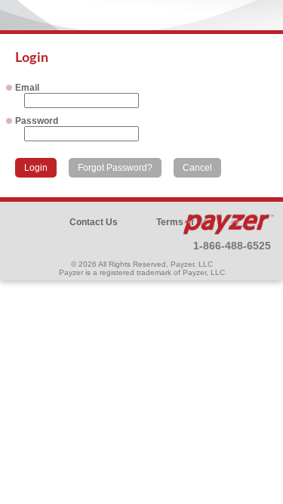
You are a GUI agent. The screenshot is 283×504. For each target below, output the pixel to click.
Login (36, 167)
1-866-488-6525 (232, 246)
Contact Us (93, 222)
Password (36, 121)
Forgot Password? (115, 167)
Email (27, 87)
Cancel (197, 167)
